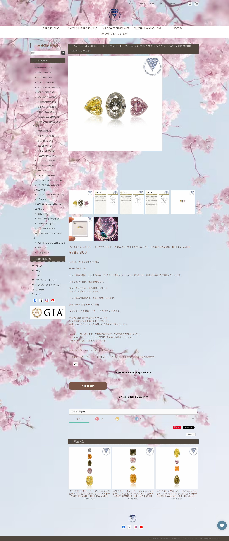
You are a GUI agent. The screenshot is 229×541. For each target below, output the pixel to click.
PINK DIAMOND (44, 72)
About (142, 4)
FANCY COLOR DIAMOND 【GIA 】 (82, 28)
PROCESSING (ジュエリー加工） (114, 34)
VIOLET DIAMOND (46, 175)
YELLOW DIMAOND (46, 102)
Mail (161, 4)
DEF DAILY (42, 247)
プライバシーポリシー (46, 280)
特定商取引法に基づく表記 (48, 285)
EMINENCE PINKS (46, 228)
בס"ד (183, 4)
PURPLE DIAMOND (46, 82)
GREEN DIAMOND (46, 92)
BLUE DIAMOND (45, 141)
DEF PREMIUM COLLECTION (51, 243)
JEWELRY (178, 28)
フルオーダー (43, 252)
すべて (80, 419)
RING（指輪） (43, 214)
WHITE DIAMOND (45, 112)
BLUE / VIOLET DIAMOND (49, 87)
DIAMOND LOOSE (51, 28)
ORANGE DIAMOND (46, 97)
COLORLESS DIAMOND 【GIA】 (148, 28)
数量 (71, 364)
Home (132, 4)
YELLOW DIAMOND (46, 156)
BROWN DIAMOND (46, 107)
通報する (191, 434)
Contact (172, 4)
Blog (152, 4)
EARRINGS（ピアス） (47, 223)
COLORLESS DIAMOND (48, 117)
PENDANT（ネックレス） (49, 218)
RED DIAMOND (44, 77)
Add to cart (88, 385)
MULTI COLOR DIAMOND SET (116, 28)
